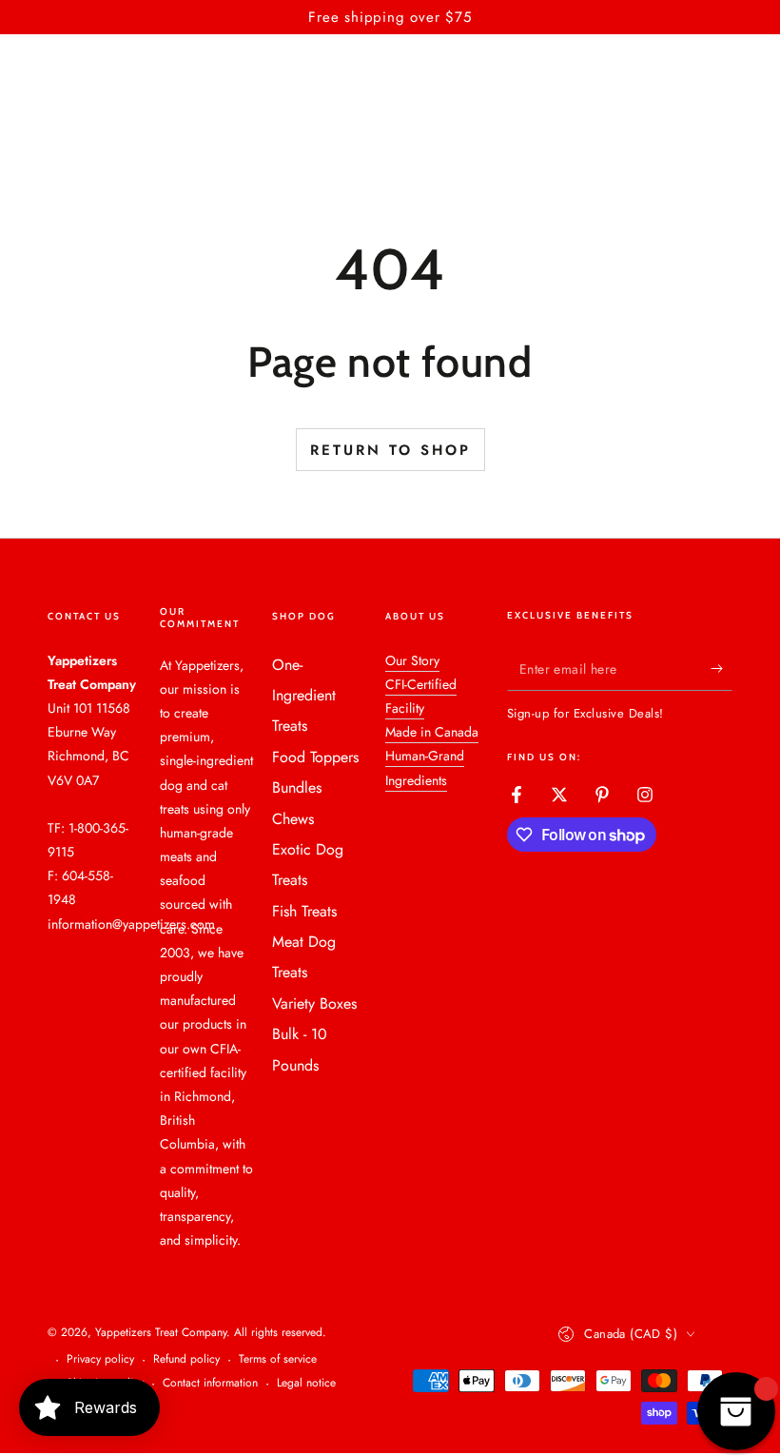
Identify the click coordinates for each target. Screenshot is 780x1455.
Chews (293, 819)
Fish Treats (304, 911)
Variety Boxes (314, 1003)
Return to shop (390, 450)
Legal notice (306, 1383)
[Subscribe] (721, 669)
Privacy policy (100, 1359)
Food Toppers (315, 757)
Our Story (412, 660)
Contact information (210, 1383)
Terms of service (278, 1359)
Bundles (297, 787)
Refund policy (186, 1359)
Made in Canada (431, 731)
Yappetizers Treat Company (160, 1332)
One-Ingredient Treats (304, 695)
